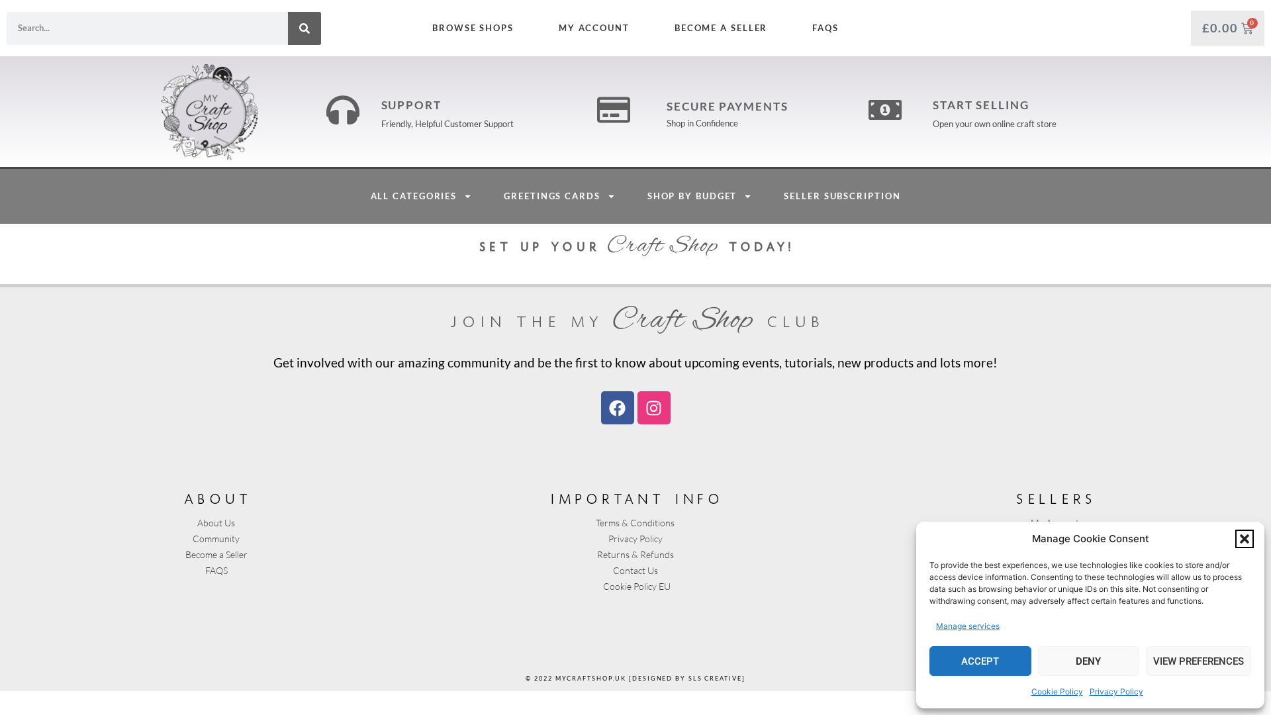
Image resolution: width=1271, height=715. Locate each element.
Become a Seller (721, 28)
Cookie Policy (1057, 691)
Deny (1088, 661)
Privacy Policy (1116, 691)
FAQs (825, 28)
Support (411, 105)
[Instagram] (654, 407)
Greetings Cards (552, 196)
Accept (980, 661)
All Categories (414, 196)
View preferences (1198, 661)
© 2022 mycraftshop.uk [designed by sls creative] (635, 678)
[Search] (304, 28)
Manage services (968, 626)
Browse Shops (473, 28)
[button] (1244, 539)
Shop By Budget (692, 196)
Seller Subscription (842, 196)
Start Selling (981, 105)
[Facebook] (617, 407)
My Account (594, 28)
